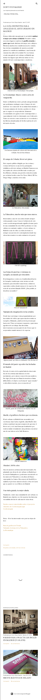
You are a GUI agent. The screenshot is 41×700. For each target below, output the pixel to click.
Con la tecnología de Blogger (22, 694)
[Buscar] (36, 3)
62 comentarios (15, 643)
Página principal (11, 14)
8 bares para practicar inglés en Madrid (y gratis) (20, 638)
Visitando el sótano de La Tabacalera (15, 528)
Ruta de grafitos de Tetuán (12, 525)
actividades (12, 547)
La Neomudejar (8, 530)
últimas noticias (20, 547)
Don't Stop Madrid (12, 7)
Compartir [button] (6, 545)
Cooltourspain (8, 509)
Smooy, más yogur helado (17, 677)
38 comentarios (15, 681)
